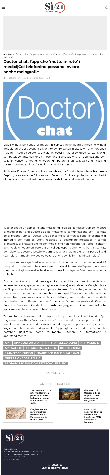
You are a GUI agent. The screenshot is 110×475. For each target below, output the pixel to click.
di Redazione (9, 78)
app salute (13, 348)
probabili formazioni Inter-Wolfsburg (35, 363)
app (8, 342)
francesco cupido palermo (58, 353)
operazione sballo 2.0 (22, 358)
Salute (10, 54)
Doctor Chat (70, 348)
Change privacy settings (55, 468)
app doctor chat (27, 342)
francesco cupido (19, 353)
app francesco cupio (61, 342)
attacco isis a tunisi (41, 348)
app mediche (90, 342)
